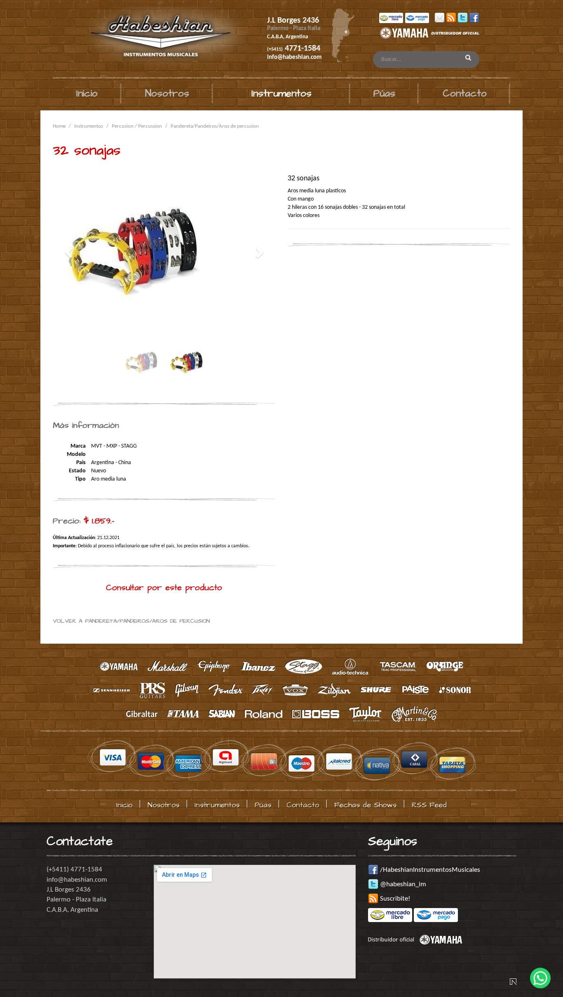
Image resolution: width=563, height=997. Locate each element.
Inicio (87, 93)
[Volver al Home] (149, 38)
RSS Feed (429, 805)
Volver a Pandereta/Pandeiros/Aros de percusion (131, 621)
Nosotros (167, 93)
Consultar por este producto (164, 587)
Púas (384, 93)
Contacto (465, 93)
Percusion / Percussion (137, 126)
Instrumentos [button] (281, 93)
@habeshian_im (402, 884)
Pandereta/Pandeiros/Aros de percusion (215, 126)
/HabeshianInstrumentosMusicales (429, 869)
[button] (69, 252)
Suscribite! (394, 898)
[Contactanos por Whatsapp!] (540, 974)
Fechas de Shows (365, 805)
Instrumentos (88, 126)
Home (59, 126)
